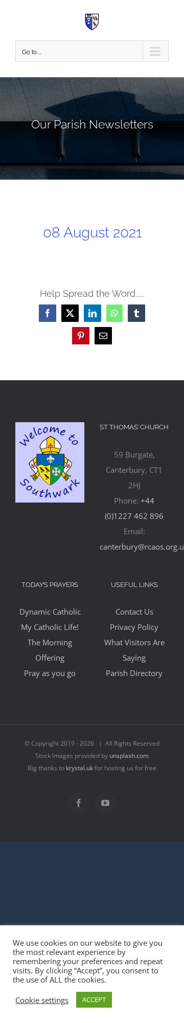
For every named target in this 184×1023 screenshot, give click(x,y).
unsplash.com (129, 755)
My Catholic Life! (50, 627)
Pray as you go (50, 673)
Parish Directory (134, 673)
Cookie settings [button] (41, 1000)
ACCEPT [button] (94, 999)
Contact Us (134, 611)
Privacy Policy (134, 627)
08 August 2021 (92, 232)
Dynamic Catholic (50, 611)
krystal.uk (79, 768)
